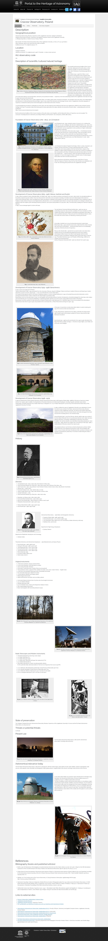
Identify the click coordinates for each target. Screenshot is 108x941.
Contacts (53, 9)
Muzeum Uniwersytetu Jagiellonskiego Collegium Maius (30, 899)
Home (15, 9)
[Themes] (32, 9)
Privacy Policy (47, 930)
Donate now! (62, 9)
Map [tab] (24, 25)
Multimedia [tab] (34, 25)
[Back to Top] (106, 938)
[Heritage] (40, 9)
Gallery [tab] (28, 25)
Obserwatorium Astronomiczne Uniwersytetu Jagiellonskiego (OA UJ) (33, 908)
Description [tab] (18, 25)
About (22, 9)
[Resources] (48, 9)
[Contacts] (56, 9)
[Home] (18, 9)
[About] (24, 9)
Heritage (36, 9)
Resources (45, 9)
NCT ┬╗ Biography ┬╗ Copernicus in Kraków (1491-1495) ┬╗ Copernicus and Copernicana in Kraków (41, 904)
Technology (53, 930)
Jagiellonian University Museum (25, 901)
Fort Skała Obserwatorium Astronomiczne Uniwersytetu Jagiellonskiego (34, 919)
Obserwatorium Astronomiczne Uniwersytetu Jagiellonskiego (32, 916)
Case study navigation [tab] (44, 25)
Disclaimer (36, 930)
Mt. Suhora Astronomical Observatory (26, 920)
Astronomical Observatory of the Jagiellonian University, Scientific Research (35, 914)
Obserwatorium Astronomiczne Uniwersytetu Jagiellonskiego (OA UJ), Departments (37, 913)
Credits (41, 930)
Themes (29, 9)
